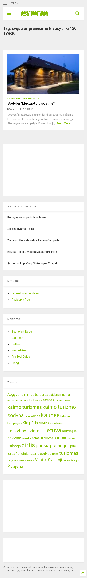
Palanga (14, 446)
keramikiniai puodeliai (25, 293)
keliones (65, 416)
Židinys (75, 460)
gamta (59, 400)
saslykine (34, 454)
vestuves (19, 460)
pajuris (71, 438)
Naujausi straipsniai (22, 206)
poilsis (43, 446)
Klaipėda (30, 422)
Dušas (37, 400)
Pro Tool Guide (21, 356)
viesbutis (29, 460)
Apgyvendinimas (20, 394)
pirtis (28, 445)
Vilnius (41, 459)
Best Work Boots (22, 331)
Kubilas (43, 423)
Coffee (16, 344)
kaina (27, 416)
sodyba (45, 454)
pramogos (60, 445)
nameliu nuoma (42, 438)
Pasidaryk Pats (21, 299)
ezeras (48, 400)
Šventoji (55, 460)
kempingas (14, 423)
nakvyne (14, 438)
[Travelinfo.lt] (32, 17)
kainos (35, 416)
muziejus (69, 431)
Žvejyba (15, 466)
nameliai (26, 438)
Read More (64, 123)
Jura (66, 400)
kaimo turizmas (24, 407)
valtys (10, 460)
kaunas (50, 415)
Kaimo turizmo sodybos (23, 98)
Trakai (55, 453)
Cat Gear (17, 337)
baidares (41, 394)
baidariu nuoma (59, 395)
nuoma (60, 437)
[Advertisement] (33, 169)
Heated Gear (20, 350)
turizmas (69, 453)
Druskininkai (26, 400)
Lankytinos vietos (24, 430)
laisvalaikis (56, 423)
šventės (66, 460)
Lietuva (51, 430)
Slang (15, 363)
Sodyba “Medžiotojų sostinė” (31, 103)
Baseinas (12, 400)
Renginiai (22, 454)
